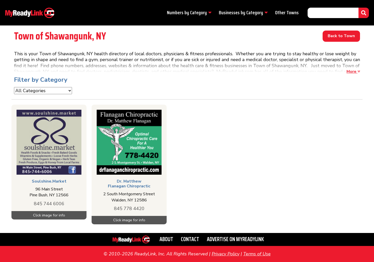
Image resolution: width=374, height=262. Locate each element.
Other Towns (287, 12)
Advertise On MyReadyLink (235, 239)
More (352, 71)
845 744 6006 (49, 204)
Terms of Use (257, 254)
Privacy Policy (225, 254)
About (166, 239)
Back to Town (341, 36)
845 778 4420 (129, 208)
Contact (190, 239)
